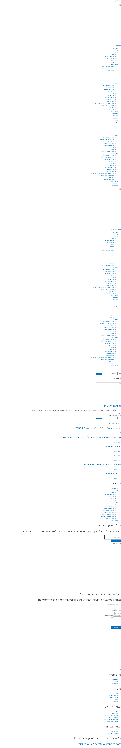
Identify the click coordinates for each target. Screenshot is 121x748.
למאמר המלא (117, 433)
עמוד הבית (115, 48)
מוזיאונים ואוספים (109, 57)
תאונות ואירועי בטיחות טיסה (107, 69)
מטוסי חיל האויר (110, 95)
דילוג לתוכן (118, 1)
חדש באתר (115, 488)
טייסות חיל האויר (110, 99)
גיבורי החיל (111, 107)
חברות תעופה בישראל (109, 75)
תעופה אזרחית (114, 65)
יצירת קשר (115, 115)
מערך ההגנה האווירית (109, 109)
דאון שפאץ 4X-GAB (112, 405)
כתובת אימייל (117, 611)
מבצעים (112, 93)
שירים (112, 61)
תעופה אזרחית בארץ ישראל (107, 81)
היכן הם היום (111, 71)
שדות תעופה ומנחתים (109, 73)
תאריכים (112, 63)
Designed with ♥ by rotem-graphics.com (98, 744)
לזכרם (112, 54)
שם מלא (118, 608)
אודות (116, 50)
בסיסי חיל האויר (110, 101)
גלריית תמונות (114, 111)
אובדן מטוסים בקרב (109, 89)
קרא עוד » (118, 414)
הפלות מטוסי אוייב (109, 97)
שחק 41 (117, 455)
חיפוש (119, 373)
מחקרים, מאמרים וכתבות (108, 67)
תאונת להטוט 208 (113, 473)
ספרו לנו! (118, 625)
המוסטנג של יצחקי (113, 446)
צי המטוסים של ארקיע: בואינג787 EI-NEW (102, 464)
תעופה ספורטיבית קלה (108, 79)
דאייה (113, 77)
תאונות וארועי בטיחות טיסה (107, 87)
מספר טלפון (118, 613)
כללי (116, 53)
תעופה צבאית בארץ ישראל (107, 105)
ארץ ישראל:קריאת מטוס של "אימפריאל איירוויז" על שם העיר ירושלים (91, 437)
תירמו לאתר (115, 113)
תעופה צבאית (114, 83)
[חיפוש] (99, 374)
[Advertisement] (71, 555)
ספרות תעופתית (110, 59)
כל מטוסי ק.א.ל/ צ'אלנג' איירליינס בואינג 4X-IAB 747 (98, 428)
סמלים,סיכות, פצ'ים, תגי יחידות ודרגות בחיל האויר (102, 103)
